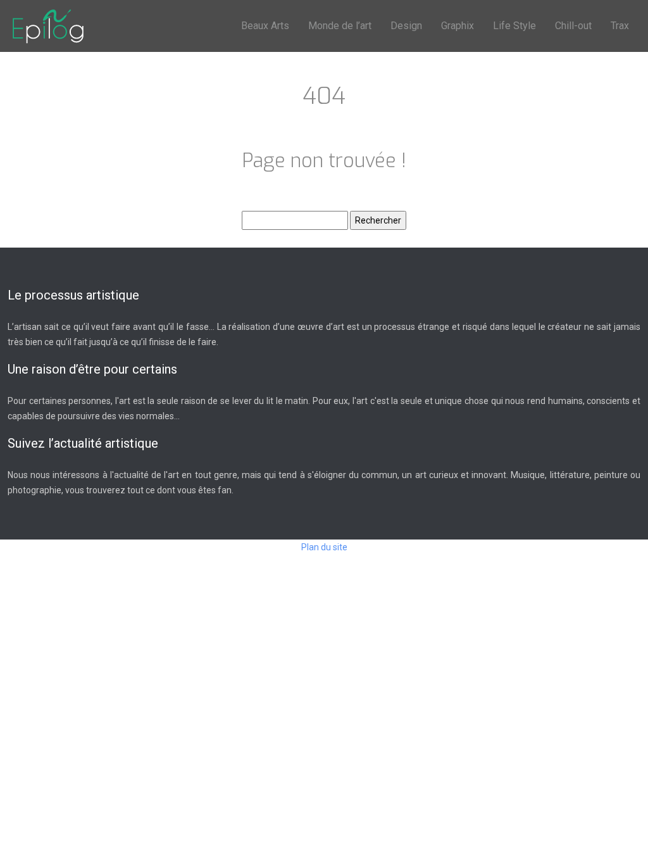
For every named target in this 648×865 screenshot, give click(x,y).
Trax (620, 26)
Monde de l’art (339, 26)
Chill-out (573, 26)
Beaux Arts (265, 26)
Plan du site (324, 547)
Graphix (457, 26)
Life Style (514, 26)
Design (406, 26)
